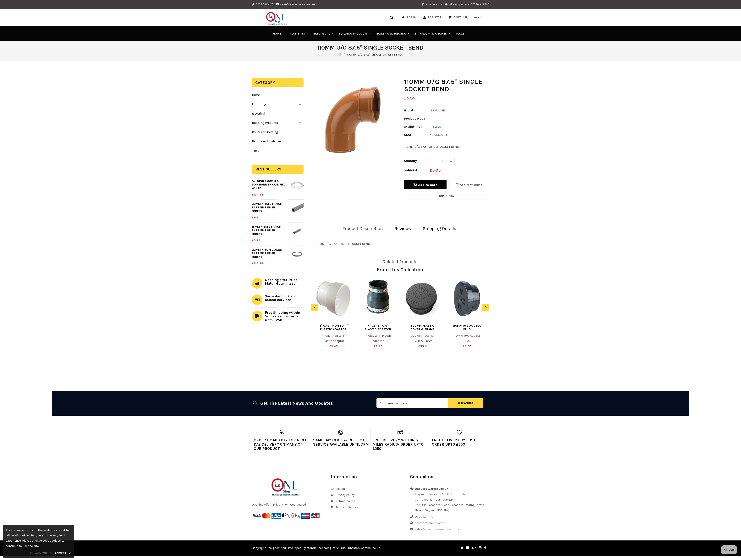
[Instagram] (480, 548)
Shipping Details (439, 228)
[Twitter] (462, 548)
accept (63, 553)
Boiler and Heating (265, 132)
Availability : (413, 126)
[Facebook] (467, 548)
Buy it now (446, 195)
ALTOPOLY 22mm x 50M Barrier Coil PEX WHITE (268, 184)
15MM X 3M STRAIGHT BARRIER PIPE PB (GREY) (267, 230)
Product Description (362, 228)
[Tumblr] (485, 548)
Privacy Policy (345, 495)
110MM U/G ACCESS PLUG (467, 327)
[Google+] (474, 548)
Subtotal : (411, 170)
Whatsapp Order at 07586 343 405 (468, 4)
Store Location (433, 4)
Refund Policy (345, 501)
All (339, 54)
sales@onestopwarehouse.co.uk (298, 4)
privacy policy (41, 553)
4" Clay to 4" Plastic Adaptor (378, 327)
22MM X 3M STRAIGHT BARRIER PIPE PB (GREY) (268, 207)
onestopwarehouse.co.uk (432, 523)
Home (256, 95)
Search (340, 489)
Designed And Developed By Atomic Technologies (301, 548)
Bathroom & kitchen (266, 141)
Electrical (258, 113)
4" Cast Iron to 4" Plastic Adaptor (333, 327)
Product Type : (414, 118)
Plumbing (259, 104)
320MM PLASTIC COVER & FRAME (422, 327)
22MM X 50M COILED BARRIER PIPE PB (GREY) (267, 253)
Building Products (265, 123)
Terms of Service (347, 507)
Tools (255, 151)
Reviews (402, 228)
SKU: (407, 135)
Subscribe (465, 403)
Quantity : (411, 161)
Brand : (409, 110)
